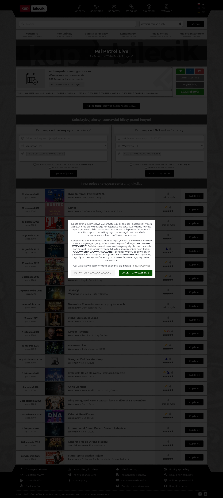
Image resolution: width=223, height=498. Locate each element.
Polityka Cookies (141, 265)
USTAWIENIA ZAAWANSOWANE (92, 272)
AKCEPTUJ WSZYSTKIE (135, 272)
